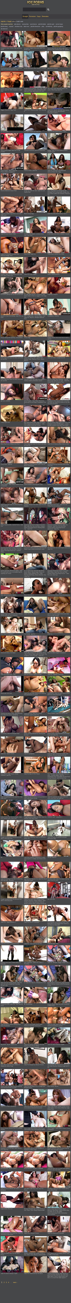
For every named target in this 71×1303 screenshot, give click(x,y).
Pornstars (32, 16)
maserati (11, 26)
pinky (43, 26)
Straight (25, 16)
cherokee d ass (18, 26)
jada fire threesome (35, 26)
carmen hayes (59, 24)
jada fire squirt (50, 24)
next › (15, 1282)
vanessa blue (25, 24)
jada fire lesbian (42, 24)
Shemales (45, 16)
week (21, 21)
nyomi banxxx (33, 24)
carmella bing (49, 26)
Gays (39, 16)
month (18, 21)
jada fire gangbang (58, 26)
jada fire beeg (4, 26)
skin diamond (4, 28)
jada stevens (17, 24)
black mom (26, 26)
